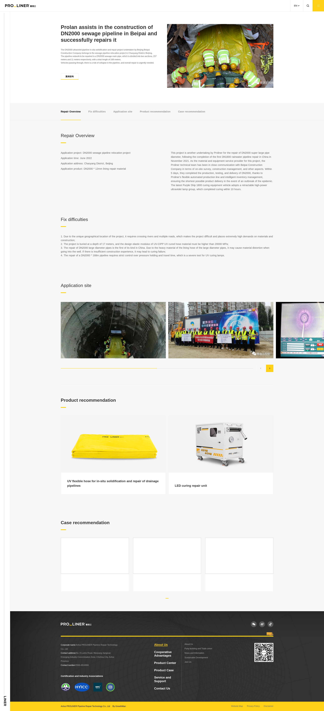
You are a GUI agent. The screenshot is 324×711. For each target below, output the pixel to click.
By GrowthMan (119, 706)
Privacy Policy (253, 706)
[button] (260, 368)
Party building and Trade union (198, 649)
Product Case (164, 670)
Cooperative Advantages (163, 653)
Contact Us (162, 688)
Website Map (237, 706)
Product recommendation (155, 111)
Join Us (188, 662)
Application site (122, 111)
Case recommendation (191, 111)
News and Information (194, 653)
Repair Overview (71, 111)
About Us (161, 644)
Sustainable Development (196, 657)
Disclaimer (268, 706)
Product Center (165, 663)
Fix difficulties (97, 111)
